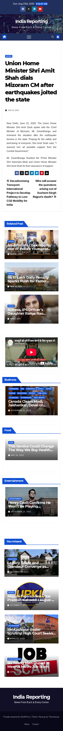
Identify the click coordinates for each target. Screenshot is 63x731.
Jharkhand (13, 389)
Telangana (13, 397)
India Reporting (31, 21)
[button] (52, 37)
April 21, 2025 (17, 639)
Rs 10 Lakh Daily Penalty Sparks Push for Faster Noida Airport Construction (30, 281)
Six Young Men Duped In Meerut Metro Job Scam (28, 665)
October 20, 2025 (19, 572)
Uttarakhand (26, 397)
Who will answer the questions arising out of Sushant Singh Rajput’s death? (44, 188)
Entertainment (15, 499)
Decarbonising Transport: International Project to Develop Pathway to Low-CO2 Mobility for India (18, 192)
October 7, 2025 (18, 605)
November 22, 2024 (21, 410)
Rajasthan (22, 393)
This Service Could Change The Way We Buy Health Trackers (31, 450)
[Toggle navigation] (29, 36)
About (26, 724)
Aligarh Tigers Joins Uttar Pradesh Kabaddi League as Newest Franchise (31, 600)
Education (12, 559)
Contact (35, 724)
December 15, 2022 (21, 512)
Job (22, 389)
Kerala (41, 389)
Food (11, 442)
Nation (8, 56)
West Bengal (39, 397)
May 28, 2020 (17, 455)
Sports (32, 393)
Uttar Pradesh (14, 659)
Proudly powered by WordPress (17, 717)
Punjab (12, 393)
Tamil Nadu (42, 393)
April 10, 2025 (17, 672)
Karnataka (30, 389)
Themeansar (54, 717)
